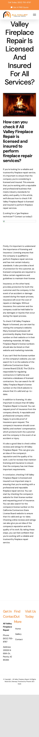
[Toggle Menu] (34, 15)
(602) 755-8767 (24, 2)
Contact (19, 639)
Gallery (18, 634)
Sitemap (14, 681)
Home (18, 628)
